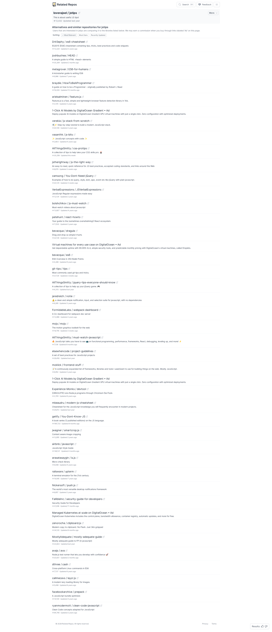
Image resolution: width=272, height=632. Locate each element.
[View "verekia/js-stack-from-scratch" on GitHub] (91, 121)
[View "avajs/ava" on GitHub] (66, 551)
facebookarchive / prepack (68, 591)
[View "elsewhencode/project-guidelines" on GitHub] (95, 351)
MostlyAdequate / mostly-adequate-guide (77, 536)
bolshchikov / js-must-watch (69, 203)
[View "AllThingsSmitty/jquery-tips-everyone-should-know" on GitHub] (117, 282)
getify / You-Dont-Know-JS (68, 416)
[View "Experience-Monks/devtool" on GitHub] (88, 389)
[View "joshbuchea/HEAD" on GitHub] (77, 55)
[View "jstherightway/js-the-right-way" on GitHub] (92, 162)
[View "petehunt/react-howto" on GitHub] (82, 217)
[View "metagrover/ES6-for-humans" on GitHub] (90, 69)
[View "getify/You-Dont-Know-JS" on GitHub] (87, 416)
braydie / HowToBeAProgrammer (72, 82)
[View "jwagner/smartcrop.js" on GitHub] (81, 430)
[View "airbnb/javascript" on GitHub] (75, 444)
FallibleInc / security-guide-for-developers (77, 498)
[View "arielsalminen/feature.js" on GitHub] (83, 97)
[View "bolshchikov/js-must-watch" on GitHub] (88, 203)
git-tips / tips (59, 268)
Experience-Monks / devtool (69, 389)
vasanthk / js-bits (62, 134)
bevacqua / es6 (61, 254)
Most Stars (83, 35)
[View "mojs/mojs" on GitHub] (67, 324)
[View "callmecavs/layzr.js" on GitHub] (77, 578)
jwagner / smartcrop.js (65, 430)
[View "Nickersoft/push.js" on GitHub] (77, 485)
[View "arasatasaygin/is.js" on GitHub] (77, 458)
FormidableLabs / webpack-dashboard (75, 309)
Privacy (205, 624)
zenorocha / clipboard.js (66, 523)
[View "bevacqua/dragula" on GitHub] (77, 231)
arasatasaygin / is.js (64, 457)
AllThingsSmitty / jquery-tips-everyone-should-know (83, 282)
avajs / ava (58, 550)
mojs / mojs (59, 323)
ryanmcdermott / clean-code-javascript (75, 605)
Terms (214, 624)
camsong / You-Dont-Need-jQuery (73, 175)
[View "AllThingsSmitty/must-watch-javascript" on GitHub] (102, 337)
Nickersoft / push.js (63, 485)
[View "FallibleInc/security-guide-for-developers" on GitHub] (104, 499)
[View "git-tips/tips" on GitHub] (69, 269)
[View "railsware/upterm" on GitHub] (75, 471)
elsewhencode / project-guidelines (72, 351)
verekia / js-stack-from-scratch (71, 120)
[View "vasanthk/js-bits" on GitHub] (74, 135)
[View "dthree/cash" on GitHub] (70, 564)
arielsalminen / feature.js (66, 96)
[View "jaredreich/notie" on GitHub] (74, 296)
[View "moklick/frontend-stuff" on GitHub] (83, 365)
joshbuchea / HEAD (63, 55)
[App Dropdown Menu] (217, 4)
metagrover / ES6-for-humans (70, 69)
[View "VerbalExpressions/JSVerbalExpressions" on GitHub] (103, 190)
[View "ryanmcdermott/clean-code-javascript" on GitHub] (101, 606)
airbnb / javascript (63, 443)
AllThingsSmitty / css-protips (69, 148)
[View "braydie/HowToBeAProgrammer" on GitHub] (93, 83)
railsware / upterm (63, 471)
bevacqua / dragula (63, 230)
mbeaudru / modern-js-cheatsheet (72, 402)
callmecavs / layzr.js (64, 578)
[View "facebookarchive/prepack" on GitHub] (86, 592)
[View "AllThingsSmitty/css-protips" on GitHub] (88, 148)
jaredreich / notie (62, 296)
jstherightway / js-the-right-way (71, 162)
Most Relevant (69, 35)
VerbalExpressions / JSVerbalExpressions (76, 189)
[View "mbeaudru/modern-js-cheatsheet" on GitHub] (95, 403)
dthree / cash (60, 564)
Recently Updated (98, 35)
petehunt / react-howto (66, 217)
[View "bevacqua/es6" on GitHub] (72, 255)
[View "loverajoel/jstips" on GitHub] (79, 13)
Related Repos (67, 4)
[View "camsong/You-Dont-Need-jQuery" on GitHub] (95, 176)
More (211, 13)
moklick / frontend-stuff (66, 364)
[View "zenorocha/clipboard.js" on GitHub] (83, 523)
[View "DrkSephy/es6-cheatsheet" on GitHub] (87, 42)
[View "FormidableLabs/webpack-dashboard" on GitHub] (100, 310)
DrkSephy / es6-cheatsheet (68, 41)
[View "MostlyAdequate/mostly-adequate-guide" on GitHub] (103, 537)
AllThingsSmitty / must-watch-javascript (76, 337)
